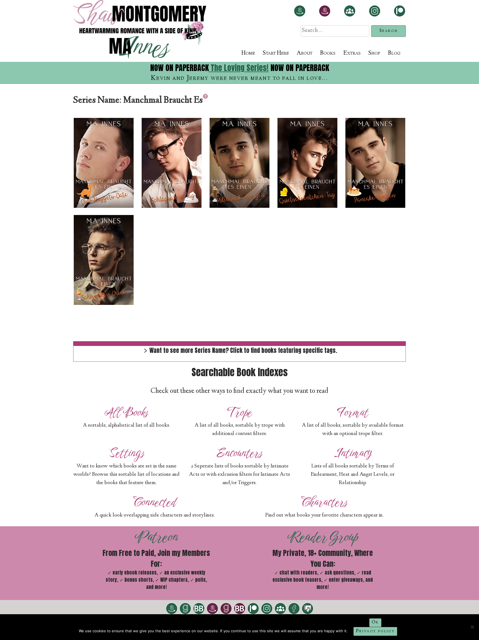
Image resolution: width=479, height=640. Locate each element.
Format (352, 412)
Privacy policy (375, 631)
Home (248, 53)
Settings (126, 453)
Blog (394, 53)
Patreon (156, 537)
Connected (154, 502)
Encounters (239, 453)
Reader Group (322, 537)
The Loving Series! (239, 68)
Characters (324, 502)
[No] (472, 627)
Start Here (276, 53)
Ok (375, 622)
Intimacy (352, 453)
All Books (126, 412)
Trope (239, 412)
